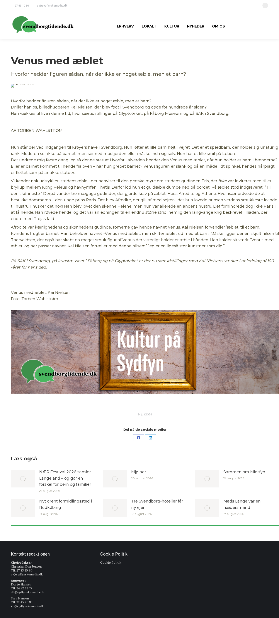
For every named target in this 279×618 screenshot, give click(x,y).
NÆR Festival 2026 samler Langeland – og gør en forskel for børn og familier (65, 478)
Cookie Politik (110, 563)
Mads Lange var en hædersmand (242, 504)
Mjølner (138, 472)
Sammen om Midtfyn (244, 472)
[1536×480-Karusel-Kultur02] (145, 352)
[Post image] (23, 478)
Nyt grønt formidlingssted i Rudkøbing (65, 504)
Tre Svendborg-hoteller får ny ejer (157, 504)
